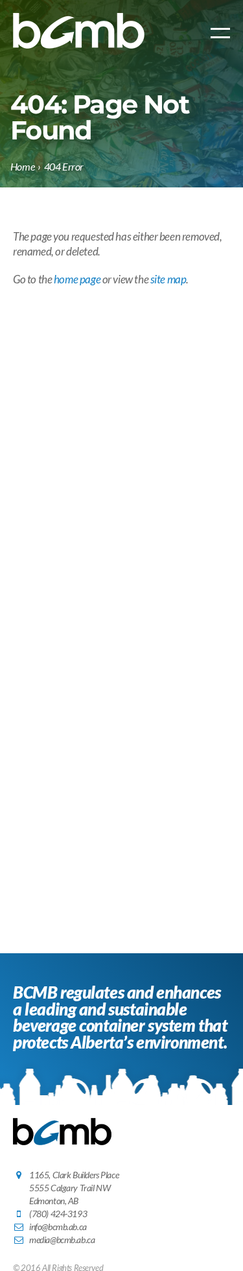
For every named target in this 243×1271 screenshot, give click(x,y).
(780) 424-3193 (58, 1213)
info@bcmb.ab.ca (58, 1226)
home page (77, 279)
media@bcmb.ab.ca (62, 1239)
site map (168, 279)
